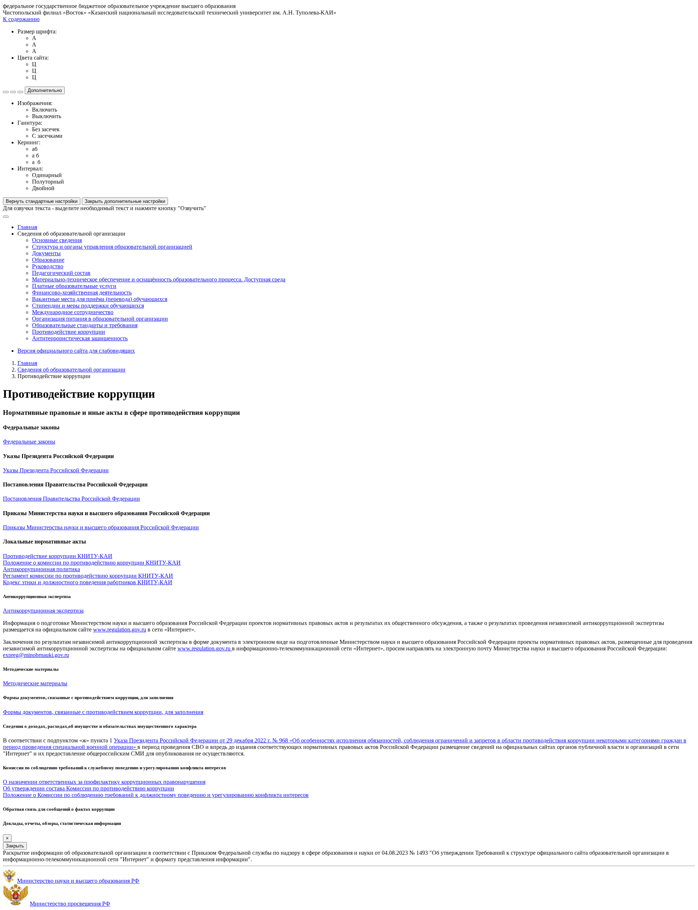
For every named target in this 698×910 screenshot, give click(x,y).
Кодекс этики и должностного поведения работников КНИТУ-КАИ (87, 582)
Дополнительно (45, 90)
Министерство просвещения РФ (70, 904)
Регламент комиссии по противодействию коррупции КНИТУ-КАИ (88, 576)
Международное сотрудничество (72, 312)
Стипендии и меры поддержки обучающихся (88, 305)
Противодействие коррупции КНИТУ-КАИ (57, 556)
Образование (48, 260)
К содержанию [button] (21, 19)
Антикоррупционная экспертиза (43, 611)
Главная (27, 227)
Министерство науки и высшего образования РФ (78, 881)
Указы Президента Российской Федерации (56, 470)
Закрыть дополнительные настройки (125, 201)
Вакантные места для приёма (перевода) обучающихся (99, 299)
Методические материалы (35, 683)
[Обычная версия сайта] (20, 92)
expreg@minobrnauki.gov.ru (36, 655)
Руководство (47, 266)
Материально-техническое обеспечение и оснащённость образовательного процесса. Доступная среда (158, 279)
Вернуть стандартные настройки (41, 201)
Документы (46, 253)
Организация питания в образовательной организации (100, 319)
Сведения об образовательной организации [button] (71, 233)
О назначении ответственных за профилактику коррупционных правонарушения (104, 782)
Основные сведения (57, 240)
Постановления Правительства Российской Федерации (71, 499)
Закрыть (15, 846)
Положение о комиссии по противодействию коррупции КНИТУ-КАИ (92, 563)
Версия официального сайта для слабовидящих (76, 351)
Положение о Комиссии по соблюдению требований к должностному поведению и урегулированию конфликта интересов (156, 795)
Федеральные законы (29, 441)
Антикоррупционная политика (41, 569)
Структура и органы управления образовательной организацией (112, 247)
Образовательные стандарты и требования (84, 325)
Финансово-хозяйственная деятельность (82, 292)
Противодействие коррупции (68, 332)
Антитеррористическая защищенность (80, 338)
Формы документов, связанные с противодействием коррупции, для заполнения (103, 712)
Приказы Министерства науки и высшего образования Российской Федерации (101, 527)
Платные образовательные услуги (74, 286)
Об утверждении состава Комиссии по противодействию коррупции (88, 788)
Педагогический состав (61, 273)
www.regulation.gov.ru (119, 629)
